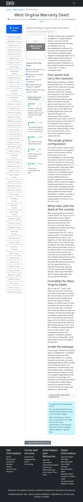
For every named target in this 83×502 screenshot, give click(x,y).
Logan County (14, 138)
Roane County (14, 242)
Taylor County (14, 253)
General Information (51, 465)
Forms (8, 9)
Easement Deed (67, 474)
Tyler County (14, 262)
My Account (10, 459)
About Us (9, 471)
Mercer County (14, 162)
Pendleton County (14, 199)
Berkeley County (14, 41)
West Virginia (18, 9)
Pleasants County (14, 206)
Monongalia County (14, 176)
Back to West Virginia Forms (39, 443)
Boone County (14, 45)
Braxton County (14, 50)
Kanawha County (14, 125)
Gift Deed (64, 459)
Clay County (14, 67)
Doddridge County (14, 72)
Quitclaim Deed (67, 457)
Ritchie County (14, 238)
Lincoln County (14, 134)
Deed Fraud (47, 467)
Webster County (14, 275)
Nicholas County (14, 190)
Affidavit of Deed (67, 484)
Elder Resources (49, 470)
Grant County (14, 86)
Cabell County (14, 58)
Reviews (9, 464)
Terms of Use (11, 469)
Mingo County (14, 170)
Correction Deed (67, 481)
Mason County (14, 151)
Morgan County (14, 186)
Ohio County (14, 194)
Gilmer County (14, 82)
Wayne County (14, 270)
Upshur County (14, 266)
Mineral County (14, 166)
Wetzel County (14, 279)
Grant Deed (65, 464)
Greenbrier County (14, 92)
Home (8, 457)
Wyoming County (14, 292)
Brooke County (14, 54)
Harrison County (14, 112)
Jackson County (14, 117)
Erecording (28, 464)
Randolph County (14, 232)
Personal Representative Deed (66, 469)
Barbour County (14, 37)
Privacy (9, 467)
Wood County (14, 287)
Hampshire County (14, 98)
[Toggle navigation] (74, 3)
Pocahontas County (14, 213)
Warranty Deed (67, 462)
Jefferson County (14, 121)
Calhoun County (14, 62)
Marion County (14, 142)
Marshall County (14, 147)
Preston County (14, 219)
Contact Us (10, 462)
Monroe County (14, 181)
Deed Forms (29, 457)
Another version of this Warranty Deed (40, 32)
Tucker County (14, 258)
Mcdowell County (14, 156)
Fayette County (14, 78)
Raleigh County (14, 227)
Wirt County (14, 283)
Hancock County (14, 104)
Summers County (14, 248)
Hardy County (14, 108)
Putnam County (14, 223)
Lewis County (14, 130)
